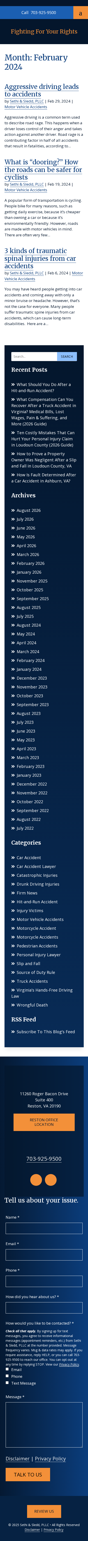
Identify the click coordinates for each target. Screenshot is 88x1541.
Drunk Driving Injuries (38, 884)
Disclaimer (18, 1458)
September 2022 (33, 810)
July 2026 (25, 519)
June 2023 (26, 731)
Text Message (23, 1383)
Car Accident (29, 857)
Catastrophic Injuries (37, 875)
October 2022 (30, 801)
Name (12, 1217)
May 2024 (26, 634)
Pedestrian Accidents (37, 946)
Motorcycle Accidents (37, 937)
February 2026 (30, 563)
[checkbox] (7, 1369)
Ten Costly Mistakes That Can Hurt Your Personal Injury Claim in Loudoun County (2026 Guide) (42, 439)
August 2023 (29, 713)
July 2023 (25, 722)
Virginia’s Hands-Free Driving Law (42, 993)
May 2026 (26, 536)
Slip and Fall (28, 963)
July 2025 (25, 616)
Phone (13, 1270)
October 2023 (30, 695)
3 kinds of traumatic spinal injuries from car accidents (40, 258)
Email (12, 1243)
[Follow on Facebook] (36, 1180)
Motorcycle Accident (36, 928)
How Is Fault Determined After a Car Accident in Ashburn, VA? (43, 478)
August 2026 (29, 510)
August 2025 (29, 607)
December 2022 (32, 784)
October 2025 (30, 589)
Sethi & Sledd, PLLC (27, 101)
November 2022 (32, 793)
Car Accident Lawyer (36, 866)
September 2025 (33, 598)
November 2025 (32, 581)
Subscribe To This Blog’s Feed (46, 1031)
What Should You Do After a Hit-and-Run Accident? (41, 387)
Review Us (44, 1511)
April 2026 (26, 545)
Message (15, 1396)
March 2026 (28, 554)
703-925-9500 (43, 12)
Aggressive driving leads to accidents (42, 90)
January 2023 (29, 775)
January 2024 (29, 669)
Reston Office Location (44, 1122)
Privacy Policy (69, 1364)
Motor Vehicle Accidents (26, 106)
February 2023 (30, 766)
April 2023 (26, 748)
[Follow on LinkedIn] (51, 1180)
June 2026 (26, 528)
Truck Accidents (32, 981)
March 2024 (28, 651)
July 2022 (25, 828)
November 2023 (32, 687)
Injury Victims (30, 910)
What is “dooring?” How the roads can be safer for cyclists (43, 169)
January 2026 (29, 572)
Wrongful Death (32, 1005)
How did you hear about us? (32, 1296)
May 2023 (26, 740)
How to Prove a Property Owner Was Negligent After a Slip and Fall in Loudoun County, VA (43, 460)
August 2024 (29, 625)
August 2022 (29, 819)
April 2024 (26, 642)
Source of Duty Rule (36, 972)
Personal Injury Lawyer (39, 954)
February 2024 (30, 660)
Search (67, 356)
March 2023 (28, 757)
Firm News (27, 893)
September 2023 (33, 704)
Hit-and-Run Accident (37, 901)
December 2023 (32, 678)
